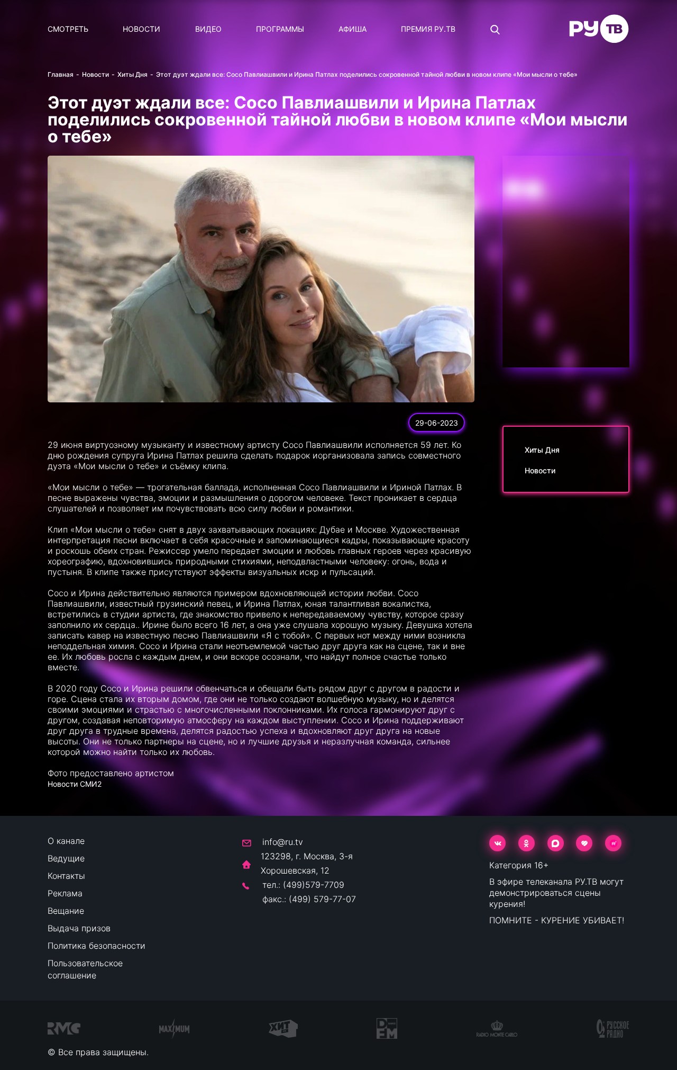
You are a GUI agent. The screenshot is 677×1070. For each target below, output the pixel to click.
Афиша (352, 28)
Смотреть (68, 28)
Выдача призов (79, 928)
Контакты (66, 875)
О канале (66, 840)
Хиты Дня (132, 74)
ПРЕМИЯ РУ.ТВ (428, 28)
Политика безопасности (96, 945)
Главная (61, 74)
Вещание (66, 910)
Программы (280, 28)
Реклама (65, 893)
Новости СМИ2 (75, 783)
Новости (141, 28)
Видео (208, 28)
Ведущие (66, 858)
